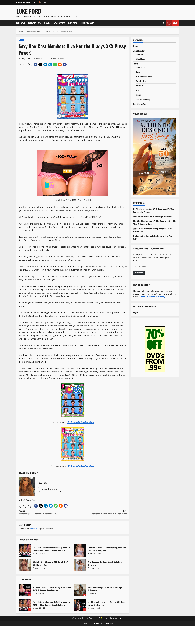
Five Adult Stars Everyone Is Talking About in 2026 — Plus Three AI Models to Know (25, 550)
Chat (175, 23)
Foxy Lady (25, 58)
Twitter (138, 94)
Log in (135, 312)
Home (135, 46)
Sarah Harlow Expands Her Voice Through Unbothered (80, 590)
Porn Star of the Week (144, 76)
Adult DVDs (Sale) (87, 23)
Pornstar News (34, 23)
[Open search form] (163, 23)
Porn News (20, 23)
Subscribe (139, 272)
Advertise (139, 54)
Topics (135, 63)
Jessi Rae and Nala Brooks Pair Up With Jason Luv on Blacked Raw (80, 605)
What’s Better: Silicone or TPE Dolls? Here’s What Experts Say (25, 565)
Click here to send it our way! (152, 296)
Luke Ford (28, 11)
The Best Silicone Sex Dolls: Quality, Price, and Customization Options (80, 550)
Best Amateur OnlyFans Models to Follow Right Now (80, 565)
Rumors (47, 23)
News (21, 40)
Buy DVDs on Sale (139, 104)
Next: (109, 512)
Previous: (38, 512)
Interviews (72, 23)
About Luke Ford (139, 50)
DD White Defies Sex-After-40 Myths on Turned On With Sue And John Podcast (25, 590)
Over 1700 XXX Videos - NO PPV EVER (73, 199)
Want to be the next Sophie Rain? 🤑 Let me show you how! (97, 618)
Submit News (140, 59)
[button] (20, 64)
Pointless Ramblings (143, 99)
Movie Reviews (59, 23)
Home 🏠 (37, 2)
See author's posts (50, 489)
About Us (46, 2)
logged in (33, 528)
